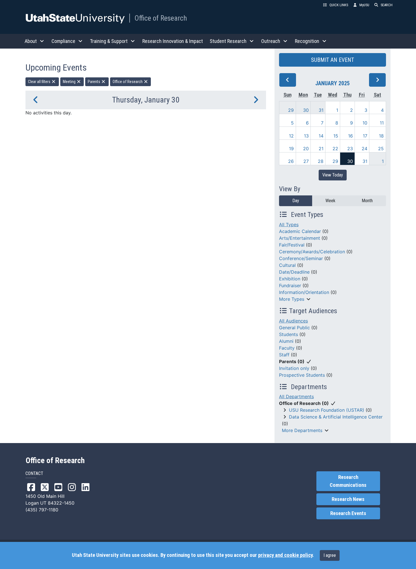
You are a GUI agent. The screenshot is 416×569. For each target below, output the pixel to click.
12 (291, 136)
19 (291, 148)
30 (306, 110)
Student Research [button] (228, 41)
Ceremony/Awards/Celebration (312, 251)
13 (306, 136)
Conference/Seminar (301, 258)
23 (350, 148)
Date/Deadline (294, 272)
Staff (284, 354)
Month (367, 200)
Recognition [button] (307, 41)
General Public (294, 327)
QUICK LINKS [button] (338, 5)
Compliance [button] (63, 41)
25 (381, 148)
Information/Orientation (304, 292)
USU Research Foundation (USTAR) (326, 410)
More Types (291, 299)
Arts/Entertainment (299, 238)
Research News (348, 499)
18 (381, 136)
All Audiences (293, 321)
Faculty (287, 348)
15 (335, 136)
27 (306, 161)
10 (365, 123)
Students (288, 334)
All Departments (296, 396)
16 (350, 136)
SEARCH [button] (387, 5)
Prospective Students (302, 375)
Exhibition (289, 279)
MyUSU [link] (364, 5)
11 (382, 123)
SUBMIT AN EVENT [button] (332, 59)
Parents (94, 81)
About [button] (31, 41)
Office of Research (160, 18)
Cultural (287, 265)
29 (291, 110)
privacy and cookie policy (285, 555)
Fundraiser (290, 285)
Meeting (69, 81)
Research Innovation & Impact (172, 41)
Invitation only (294, 368)
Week (330, 200)
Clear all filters (39, 81)
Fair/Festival (292, 245)
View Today (332, 175)
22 (335, 148)
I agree (329, 555)
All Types (289, 224)
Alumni (286, 341)
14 (321, 136)
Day (295, 200)
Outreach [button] (270, 41)
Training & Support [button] (109, 41)
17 (365, 136)
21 (321, 148)
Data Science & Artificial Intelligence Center (336, 417)
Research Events (348, 513)
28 (320, 161)
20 (306, 148)
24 (364, 148)
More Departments (302, 430)
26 (291, 161)
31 (321, 110)
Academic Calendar (300, 231)
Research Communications (348, 481)
